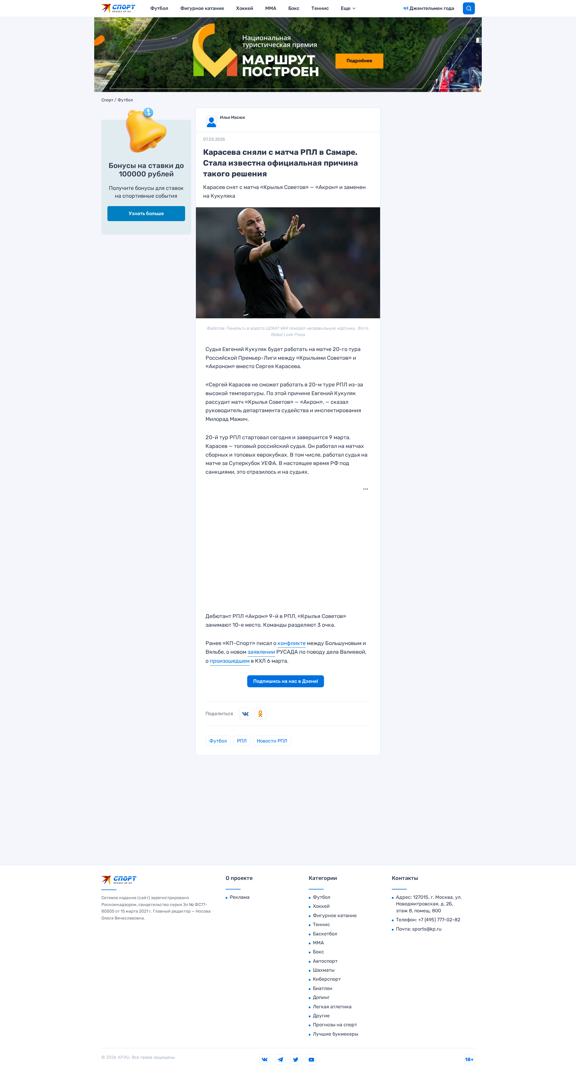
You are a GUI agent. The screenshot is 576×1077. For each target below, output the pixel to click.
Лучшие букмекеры (335, 1034)
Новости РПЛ (272, 741)
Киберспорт (327, 979)
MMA (270, 8)
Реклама (240, 897)
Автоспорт (325, 961)
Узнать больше (146, 213)
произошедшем (230, 661)
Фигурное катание (202, 8)
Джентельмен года (432, 8)
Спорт (107, 100)
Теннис (320, 8)
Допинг (321, 997)
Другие (321, 1015)
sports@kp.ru (427, 929)
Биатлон (322, 988)
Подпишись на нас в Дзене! (285, 681)
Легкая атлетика (332, 1007)
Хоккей (244, 8)
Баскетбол (325, 934)
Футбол (159, 8)
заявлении (261, 652)
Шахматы (323, 970)
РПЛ (242, 741)
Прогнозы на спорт (335, 1025)
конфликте (292, 643)
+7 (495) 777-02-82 (439, 919)
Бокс (293, 8)
